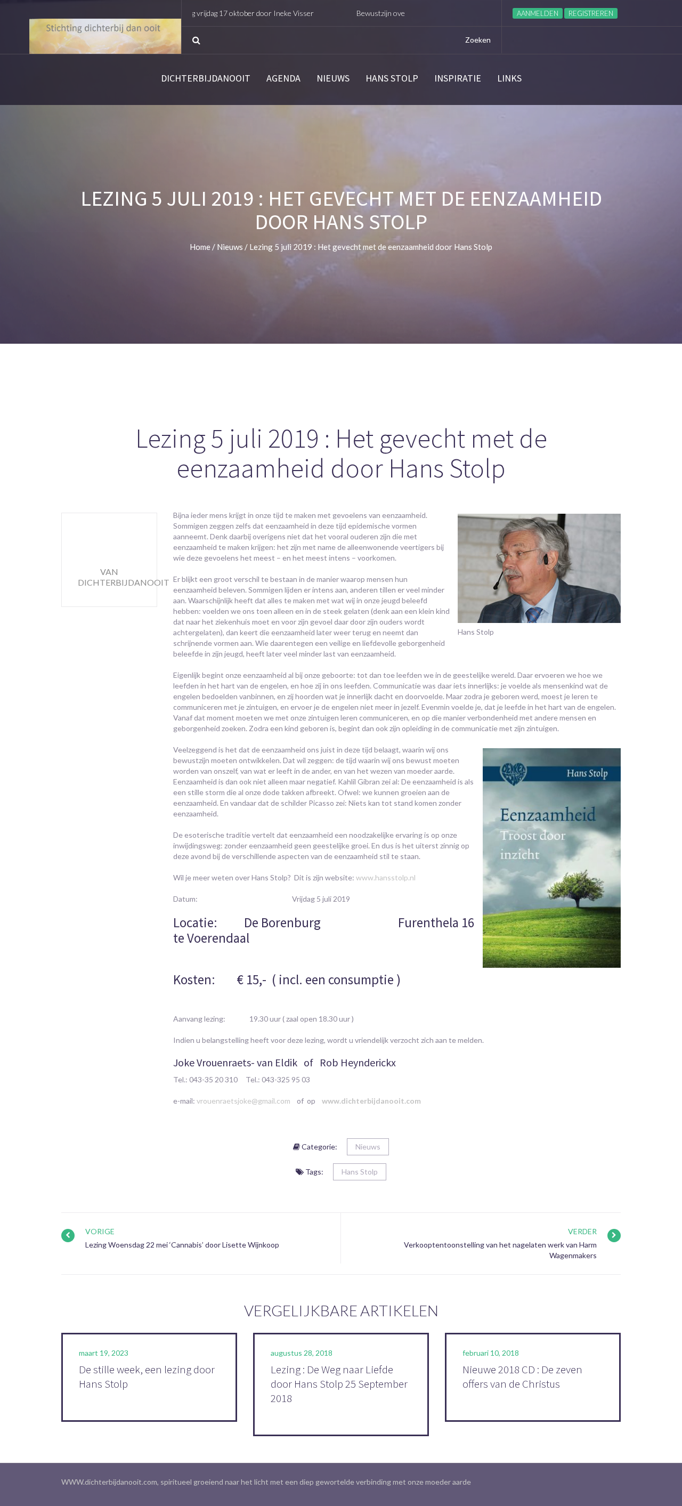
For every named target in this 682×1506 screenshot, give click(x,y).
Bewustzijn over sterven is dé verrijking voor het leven (398, 13)
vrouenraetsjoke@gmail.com (243, 1100)
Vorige (100, 1231)
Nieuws (333, 78)
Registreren (591, 13)
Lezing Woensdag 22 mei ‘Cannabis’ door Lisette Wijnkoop (182, 1244)
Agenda (283, 78)
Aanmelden (537, 13)
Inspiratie (457, 78)
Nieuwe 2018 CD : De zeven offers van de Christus (522, 1376)
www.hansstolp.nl (386, 877)
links (509, 78)
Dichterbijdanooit (205, 78)
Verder (582, 1231)
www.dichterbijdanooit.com (371, 1100)
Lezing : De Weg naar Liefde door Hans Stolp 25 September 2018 (339, 1383)
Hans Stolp (392, 78)
